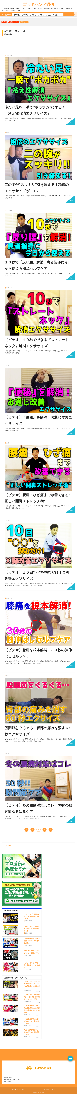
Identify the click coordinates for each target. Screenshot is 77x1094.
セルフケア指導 (56, 15)
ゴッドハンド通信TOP (6, 15)
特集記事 (48, 15)
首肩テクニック (33, 15)
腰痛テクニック (41, 15)
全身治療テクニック (25, 15)
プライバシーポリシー (17, 1089)
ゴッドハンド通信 (38, 4)
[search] (71, 845)
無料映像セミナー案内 (16, 15)
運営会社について (49, 1089)
